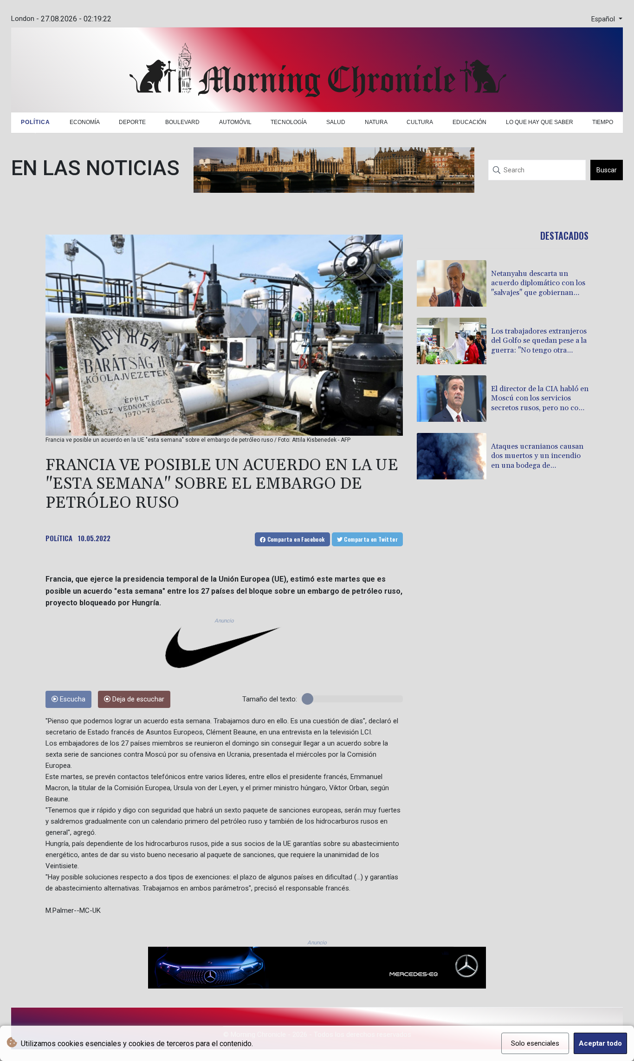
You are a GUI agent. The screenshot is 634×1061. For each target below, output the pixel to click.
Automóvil (235, 122)
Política (35, 122)
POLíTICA (58, 538)
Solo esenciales (535, 1043)
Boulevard (182, 122)
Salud (335, 122)
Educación (469, 122)
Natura (376, 122)
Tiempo (602, 122)
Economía (85, 122)
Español (604, 19)
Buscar (606, 170)
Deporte (132, 122)
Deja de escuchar (137, 699)
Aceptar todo (600, 1043)
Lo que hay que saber (539, 122)
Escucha (71, 699)
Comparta (294, 539)
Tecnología (289, 122)
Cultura (420, 122)
